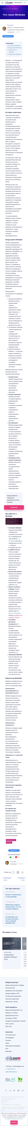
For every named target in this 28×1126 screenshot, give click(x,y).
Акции (7, 1043)
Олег (15, 861)
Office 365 (8, 1026)
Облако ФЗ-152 (10, 988)
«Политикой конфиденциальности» (14, 1118)
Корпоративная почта (11, 1015)
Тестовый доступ (10, 1035)
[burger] (2, 2)
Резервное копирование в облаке (15, 1021)
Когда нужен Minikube (15, 47)
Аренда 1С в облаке (11, 1013)
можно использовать (15, 613)
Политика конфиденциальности (8, 1098)
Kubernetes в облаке (11, 1001)
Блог (6, 1048)
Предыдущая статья (7, 879)
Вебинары (8, 1051)
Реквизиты (3, 1102)
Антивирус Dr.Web (11, 1018)
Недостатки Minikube (15, 54)
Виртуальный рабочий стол (13, 1010)
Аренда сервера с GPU (12, 993)
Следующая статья (21, 879)
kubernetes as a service (11, 840)
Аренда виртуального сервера (14, 985)
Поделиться (7, 36)
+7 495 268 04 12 (17, 2)
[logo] (9, 2)
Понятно (14, 1122)
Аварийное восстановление (13, 990)
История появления (14, 45)
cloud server (9, 842)
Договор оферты (5, 1100)
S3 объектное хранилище (13, 996)
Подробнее (14, 507)
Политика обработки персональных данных (11, 1104)
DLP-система (9, 1023)
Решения (8, 1040)
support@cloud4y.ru (11, 1072)
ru (24, 2)
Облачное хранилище (12, 999)
